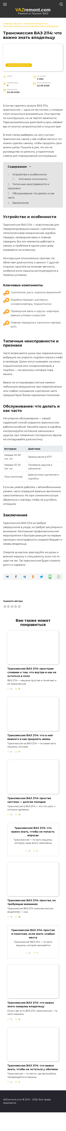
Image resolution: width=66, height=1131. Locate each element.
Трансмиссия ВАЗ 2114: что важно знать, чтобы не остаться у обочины (32, 1067)
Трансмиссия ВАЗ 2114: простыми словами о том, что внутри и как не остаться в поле (31, 672)
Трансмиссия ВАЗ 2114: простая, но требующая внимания (31, 902)
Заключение (20, 202)
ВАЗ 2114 (18, 24)
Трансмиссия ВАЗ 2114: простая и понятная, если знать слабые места (33, 934)
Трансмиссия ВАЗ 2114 (36, 24)
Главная (7, 24)
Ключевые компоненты (33, 179)
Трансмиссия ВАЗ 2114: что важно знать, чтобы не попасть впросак (33, 831)
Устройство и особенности (29, 174)
